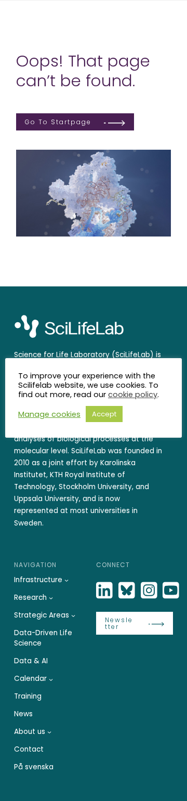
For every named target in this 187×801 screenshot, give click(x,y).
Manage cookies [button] (49, 414)
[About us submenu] (49, 732)
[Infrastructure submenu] (66, 580)
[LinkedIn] (105, 590)
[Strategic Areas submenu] (73, 615)
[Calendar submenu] (51, 679)
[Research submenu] (51, 598)
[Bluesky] (127, 590)
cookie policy (132, 394)
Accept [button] (104, 414)
